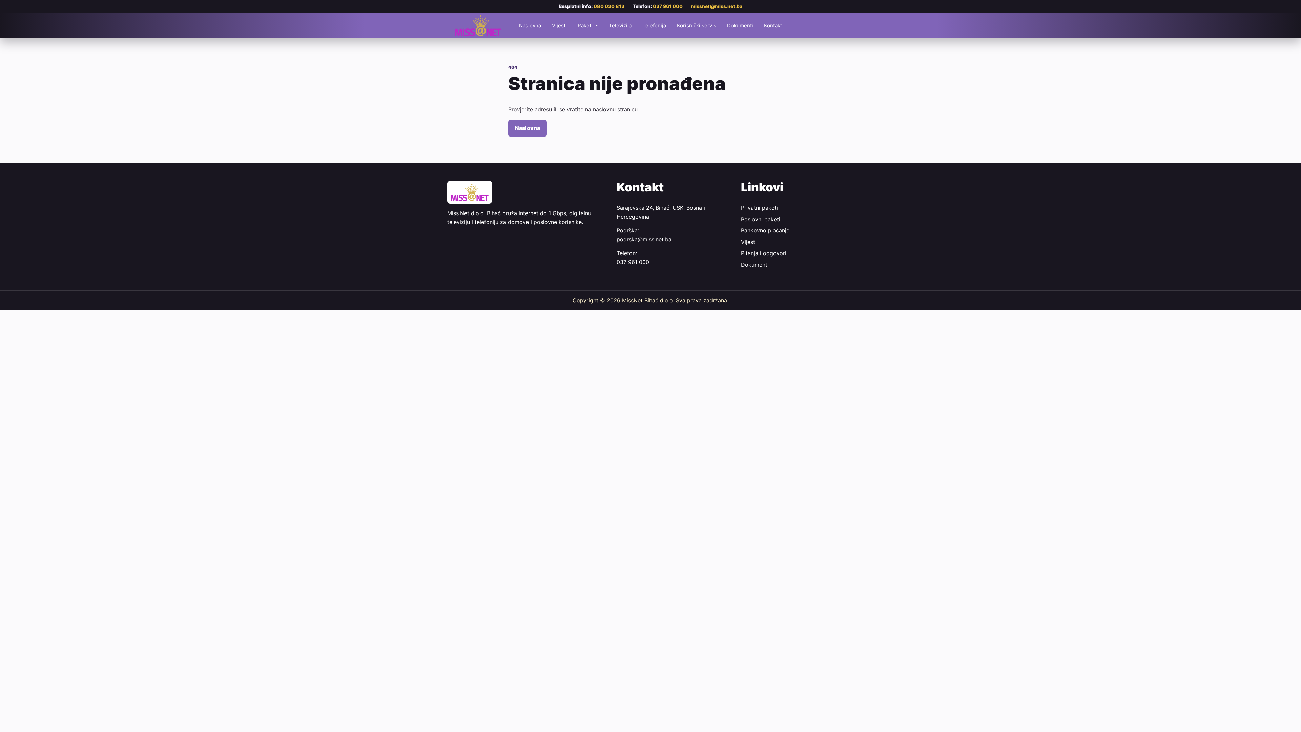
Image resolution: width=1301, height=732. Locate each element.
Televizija (620, 25)
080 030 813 (609, 6)
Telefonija (654, 25)
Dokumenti (740, 25)
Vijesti (559, 25)
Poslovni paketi (760, 219)
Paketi (585, 25)
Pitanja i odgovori (763, 253)
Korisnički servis (696, 25)
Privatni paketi (759, 207)
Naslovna (530, 25)
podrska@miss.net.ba (644, 239)
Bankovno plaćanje (765, 230)
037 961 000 (668, 6)
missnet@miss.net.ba (716, 6)
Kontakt (773, 25)
